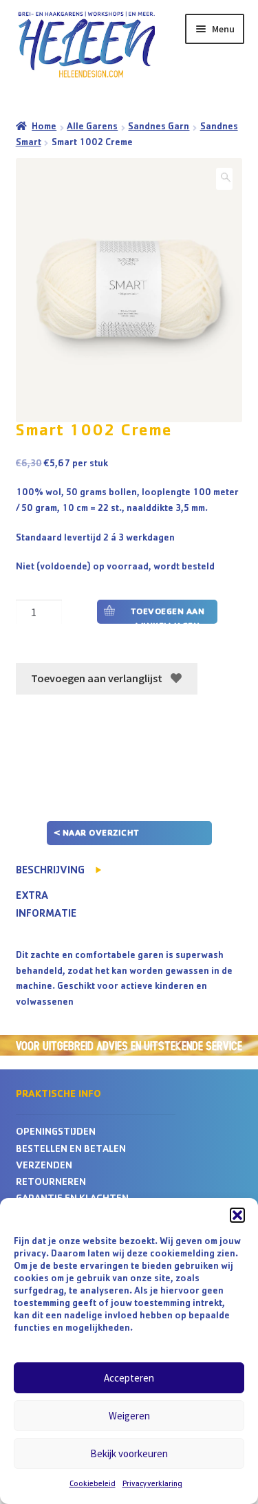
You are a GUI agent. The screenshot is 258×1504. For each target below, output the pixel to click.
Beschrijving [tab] (50, 871)
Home (44, 127)
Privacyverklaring (152, 1485)
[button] (237, 1215)
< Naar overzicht (97, 833)
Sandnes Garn (158, 127)
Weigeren (129, 1415)
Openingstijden (56, 1133)
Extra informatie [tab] (46, 905)
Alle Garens (92, 127)
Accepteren (129, 1377)
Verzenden (44, 1167)
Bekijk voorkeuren (129, 1453)
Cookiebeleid (92, 1485)
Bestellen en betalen (71, 1150)
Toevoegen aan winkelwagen (168, 616)
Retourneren (51, 1183)
